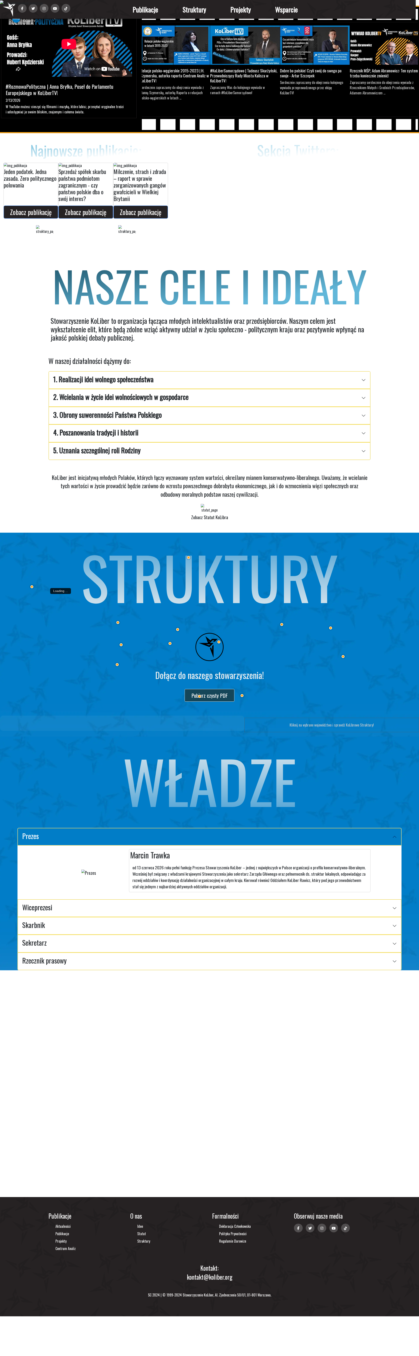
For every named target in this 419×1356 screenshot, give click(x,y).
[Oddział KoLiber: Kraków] (242, 695)
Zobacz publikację (31, 212)
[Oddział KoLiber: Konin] (177, 629)
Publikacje (145, 9)
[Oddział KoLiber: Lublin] (343, 656)
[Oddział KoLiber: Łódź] (218, 641)
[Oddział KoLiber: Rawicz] (121, 644)
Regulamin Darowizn (232, 1241)
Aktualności (63, 1226)
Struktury (194, 9)
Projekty (240, 9)
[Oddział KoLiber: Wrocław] (117, 664)
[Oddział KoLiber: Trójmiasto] (188, 557)
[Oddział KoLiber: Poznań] (117, 622)
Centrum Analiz (65, 1248)
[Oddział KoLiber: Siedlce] (330, 627)
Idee (140, 1226)
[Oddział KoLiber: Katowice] (199, 696)
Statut (141, 1233)
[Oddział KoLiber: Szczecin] (31, 586)
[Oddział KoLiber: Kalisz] (170, 643)
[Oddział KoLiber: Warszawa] (281, 624)
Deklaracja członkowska (235, 1226)
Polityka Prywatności (233, 1233)
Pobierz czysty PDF (209, 695)
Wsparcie (286, 9)
